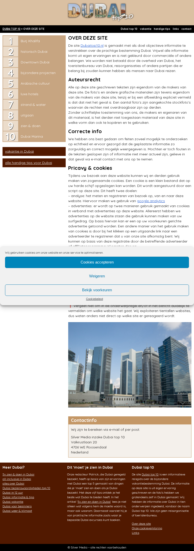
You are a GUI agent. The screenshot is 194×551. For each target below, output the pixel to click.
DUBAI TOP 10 (11, 29)
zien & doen (30, 126)
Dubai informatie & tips (18, 497)
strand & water (33, 104)
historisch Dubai (34, 51)
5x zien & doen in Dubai (18, 474)
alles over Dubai (13, 483)
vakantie (145, 29)
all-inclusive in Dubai (17, 479)
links (176, 29)
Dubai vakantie (13, 502)
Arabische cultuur (35, 83)
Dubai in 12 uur (13, 492)
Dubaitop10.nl (92, 45)
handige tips (162, 29)
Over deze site (141, 523)
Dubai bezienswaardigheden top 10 (26, 488)
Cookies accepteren (97, 262)
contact (186, 29)
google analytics (151, 201)
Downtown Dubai (35, 62)
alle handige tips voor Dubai (28, 162)
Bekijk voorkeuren (97, 290)
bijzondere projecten (38, 72)
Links (135, 533)
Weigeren (97, 276)
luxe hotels (29, 94)
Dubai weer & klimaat (17, 511)
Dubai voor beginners (17, 506)
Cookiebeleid (94, 299)
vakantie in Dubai (19, 151)
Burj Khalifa (30, 41)
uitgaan (27, 115)
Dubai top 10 (129, 29)
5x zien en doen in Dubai (94, 502)
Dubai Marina (32, 136)
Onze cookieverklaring (147, 528)
